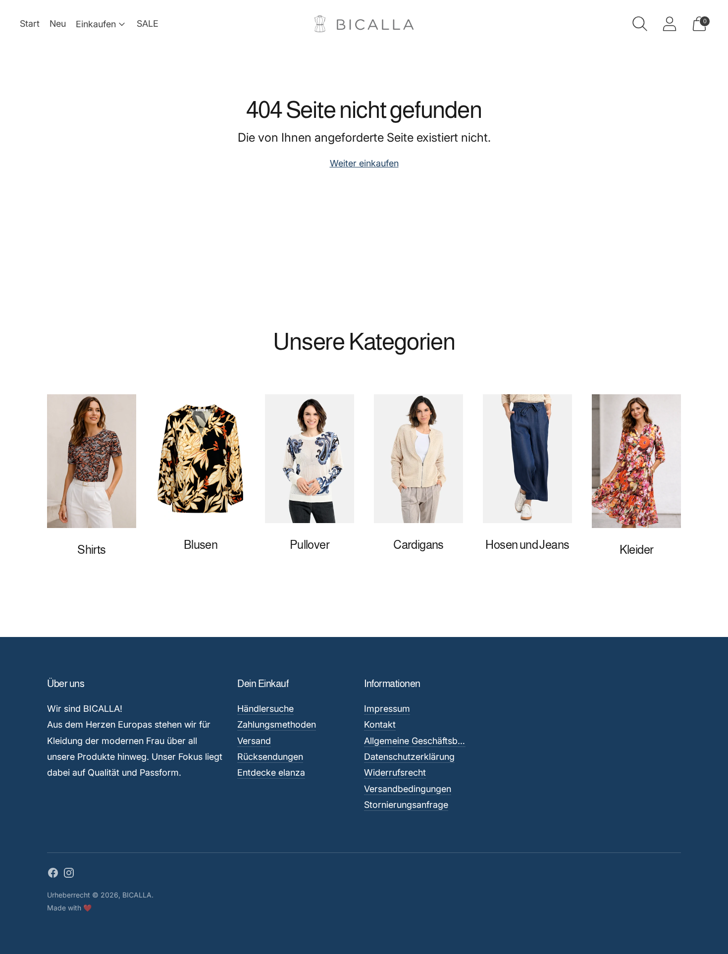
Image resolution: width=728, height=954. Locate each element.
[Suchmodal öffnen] (640, 24)
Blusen (200, 544)
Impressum (387, 708)
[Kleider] (636, 461)
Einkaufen (96, 24)
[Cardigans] (418, 458)
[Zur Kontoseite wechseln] (669, 24)
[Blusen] (200, 458)
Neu (58, 23)
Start (30, 23)
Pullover (309, 544)
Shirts (91, 549)
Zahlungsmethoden (276, 724)
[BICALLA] (364, 24)
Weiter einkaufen (364, 163)
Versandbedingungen (407, 789)
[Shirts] (91, 461)
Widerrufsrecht (395, 772)
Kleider (637, 549)
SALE (147, 23)
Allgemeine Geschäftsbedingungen (435, 741)
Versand (254, 741)
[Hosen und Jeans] (527, 458)
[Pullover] (309, 458)
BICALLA (137, 895)
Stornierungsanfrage (406, 804)
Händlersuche (265, 708)
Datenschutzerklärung (409, 756)
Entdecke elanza (271, 772)
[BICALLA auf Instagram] (69, 875)
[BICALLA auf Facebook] (53, 875)
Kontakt (380, 724)
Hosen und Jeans (527, 544)
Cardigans (418, 544)
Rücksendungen (270, 756)
